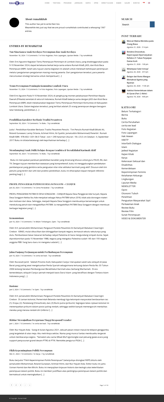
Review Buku (127, 207)
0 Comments (32, 55)
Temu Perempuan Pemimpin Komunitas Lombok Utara (38, 85)
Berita (124, 114)
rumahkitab (87, 55)
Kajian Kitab (127, 154)
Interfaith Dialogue (131, 143)
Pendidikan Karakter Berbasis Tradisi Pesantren (35, 119)
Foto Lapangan (60, 55)
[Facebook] (149, 398)
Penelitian (126, 196)
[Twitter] (153, 398)
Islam (124, 147)
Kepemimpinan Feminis (133, 172)
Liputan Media (72, 55)
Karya (38, 354)
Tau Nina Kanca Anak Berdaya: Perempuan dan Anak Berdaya (42, 51)
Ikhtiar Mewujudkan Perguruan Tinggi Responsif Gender (40, 320)
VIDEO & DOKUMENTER (133, 218)
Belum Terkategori (43, 221)
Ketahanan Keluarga (131, 175)
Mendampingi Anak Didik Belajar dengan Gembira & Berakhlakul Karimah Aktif (52, 150)
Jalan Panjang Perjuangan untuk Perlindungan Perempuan (41, 252)
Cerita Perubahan (43, 187)
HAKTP (124, 139)
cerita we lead (41, 255)
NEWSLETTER (128, 186)
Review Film (127, 211)
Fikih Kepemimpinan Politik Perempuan (30, 350)
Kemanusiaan (16, 218)
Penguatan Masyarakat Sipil (135, 200)
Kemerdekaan (128, 168)
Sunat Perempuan (130, 214)
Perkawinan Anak (130, 204)
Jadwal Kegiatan (129, 150)
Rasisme (13, 286)
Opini (54, 221)
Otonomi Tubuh (129, 193)
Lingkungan (127, 179)
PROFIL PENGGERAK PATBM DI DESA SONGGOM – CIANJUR (42, 184)
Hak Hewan (127, 136)
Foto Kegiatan (47, 55)
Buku (44, 123)
